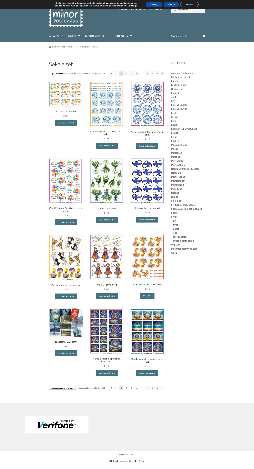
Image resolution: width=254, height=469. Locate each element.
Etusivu (55, 46)
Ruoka (174, 196)
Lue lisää (147, 295)
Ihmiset (175, 93)
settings (133, 6)
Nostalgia (176, 172)
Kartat (174, 113)
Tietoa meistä (120, 35)
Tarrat (174, 224)
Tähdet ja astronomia (182, 240)
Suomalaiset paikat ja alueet (186, 208)
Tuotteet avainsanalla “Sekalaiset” (76, 46)
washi (174, 252)
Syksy (174, 216)
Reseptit (176, 192)
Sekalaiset (176, 200)
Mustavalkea (178, 165)
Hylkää (171, 4)
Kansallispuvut (179, 109)
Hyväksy (154, 4)
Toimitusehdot (156, 9)
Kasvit (174, 117)
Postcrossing (178, 176)
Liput (174, 137)
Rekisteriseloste (138, 9)
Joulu (174, 97)
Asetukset (189, 4)
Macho (174, 149)
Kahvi (174, 101)
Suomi (174, 212)
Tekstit (175, 228)
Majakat (175, 156)
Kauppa (72, 35)
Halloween (177, 89)
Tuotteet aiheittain (95, 35)
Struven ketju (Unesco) (183, 205)
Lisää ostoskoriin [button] (66, 122)
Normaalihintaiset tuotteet (185, 168)
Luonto (175, 141)
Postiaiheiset (178, 180)
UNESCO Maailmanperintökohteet (184, 246)
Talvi (173, 220)
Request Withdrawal (127, 454)
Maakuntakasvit (179, 145)
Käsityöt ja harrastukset (184, 129)
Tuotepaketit (178, 236)
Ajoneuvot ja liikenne (182, 73)
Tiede (174, 232)
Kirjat (174, 125)
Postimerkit (177, 185)
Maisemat (176, 152)
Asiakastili (122, 9)
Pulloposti (176, 188)
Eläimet (175, 81)
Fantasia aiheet (179, 85)
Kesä (173, 121)
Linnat (174, 132)
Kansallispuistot (179, 105)
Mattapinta (177, 161)
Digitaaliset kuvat (180, 77)
